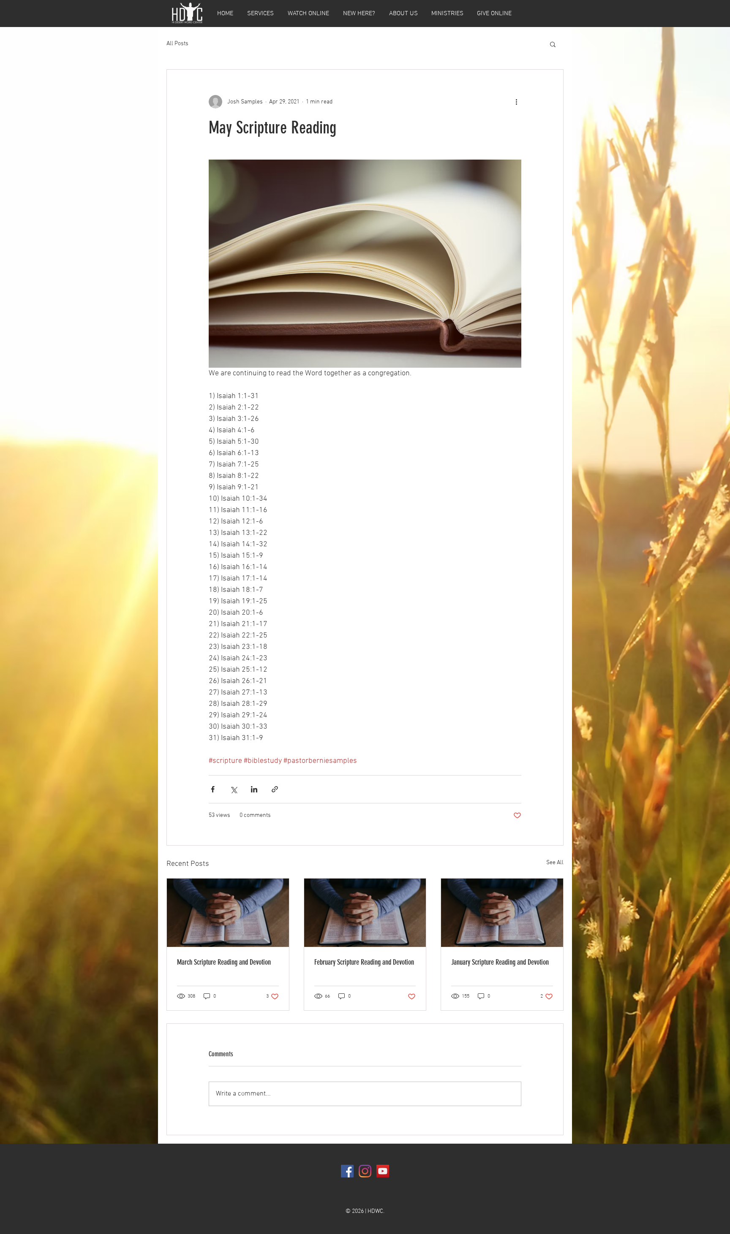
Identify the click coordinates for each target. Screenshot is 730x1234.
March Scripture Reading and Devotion (224, 962)
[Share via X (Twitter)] (233, 789)
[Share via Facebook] (213, 789)
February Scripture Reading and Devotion (364, 962)
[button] (553, 44)
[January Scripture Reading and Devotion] (502, 913)
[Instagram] (365, 1171)
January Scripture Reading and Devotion (500, 962)
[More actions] (516, 102)
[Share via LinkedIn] (254, 789)
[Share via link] (275, 789)
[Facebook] (347, 1171)
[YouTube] (382, 1171)
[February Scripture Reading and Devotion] (365, 913)
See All (555, 862)
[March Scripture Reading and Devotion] (228, 913)
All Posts (177, 43)
